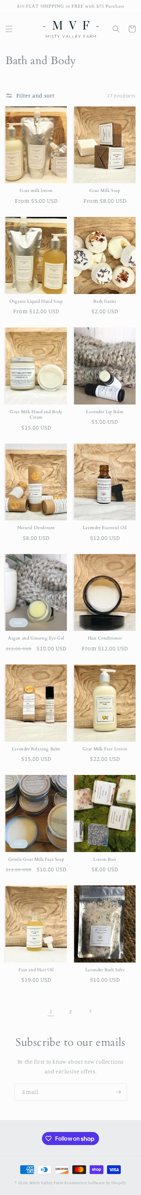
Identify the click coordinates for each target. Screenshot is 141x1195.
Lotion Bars (104, 859)
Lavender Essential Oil (105, 528)
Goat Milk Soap (104, 190)
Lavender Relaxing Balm (36, 749)
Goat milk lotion (36, 190)
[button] (9, 29)
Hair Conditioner (105, 638)
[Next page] (90, 1011)
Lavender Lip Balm (104, 412)
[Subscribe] (118, 1091)
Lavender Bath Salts (104, 970)
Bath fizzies (104, 301)
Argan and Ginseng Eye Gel (36, 638)
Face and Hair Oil (36, 970)
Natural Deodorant (36, 528)
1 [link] (51, 1011)
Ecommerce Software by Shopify (95, 1182)
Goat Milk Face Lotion (105, 749)
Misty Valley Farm (47, 1182)
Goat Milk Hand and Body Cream (36, 414)
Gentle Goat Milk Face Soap (36, 859)
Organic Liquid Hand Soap (36, 301)
